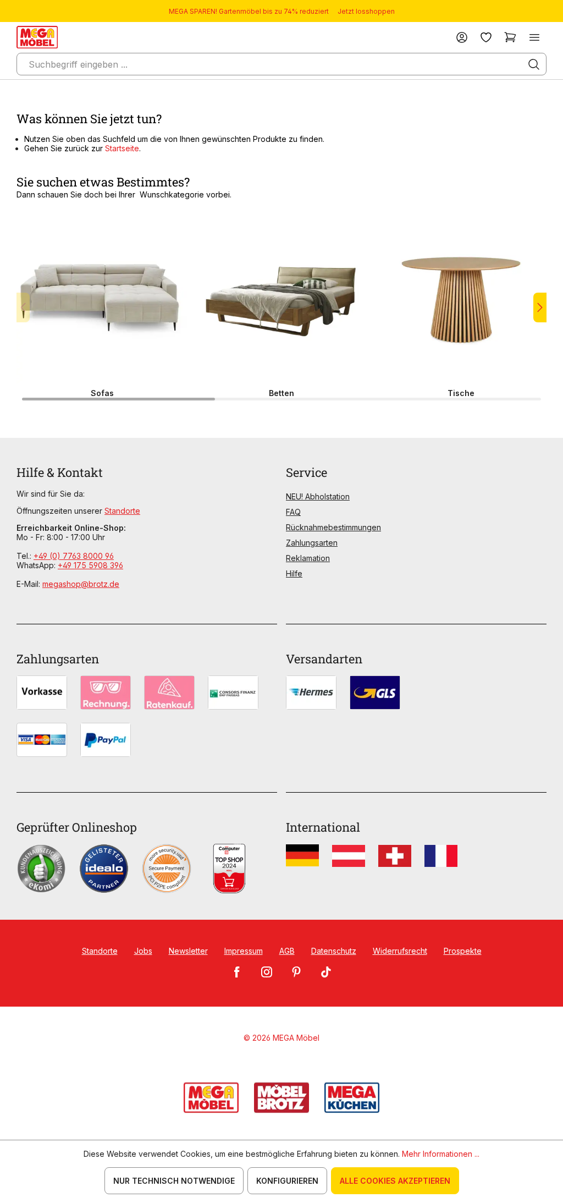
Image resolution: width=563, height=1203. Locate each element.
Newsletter (188, 950)
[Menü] (534, 37)
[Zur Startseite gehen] (37, 37)
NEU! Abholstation (318, 496)
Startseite (122, 148)
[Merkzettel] (486, 37)
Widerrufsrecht (400, 950)
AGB (287, 950)
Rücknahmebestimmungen (333, 527)
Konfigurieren (287, 1180)
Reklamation (308, 558)
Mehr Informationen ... (440, 1153)
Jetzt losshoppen (366, 11)
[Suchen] (533, 64)
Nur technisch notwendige (174, 1180)
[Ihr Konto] (462, 37)
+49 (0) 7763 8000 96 (74, 556)
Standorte (122, 510)
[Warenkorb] (510, 37)
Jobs (143, 950)
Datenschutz (333, 950)
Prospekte (463, 950)
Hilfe (294, 573)
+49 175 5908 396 (90, 565)
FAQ (293, 512)
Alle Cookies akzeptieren (395, 1180)
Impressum (243, 950)
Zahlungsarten (312, 542)
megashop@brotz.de (80, 584)
